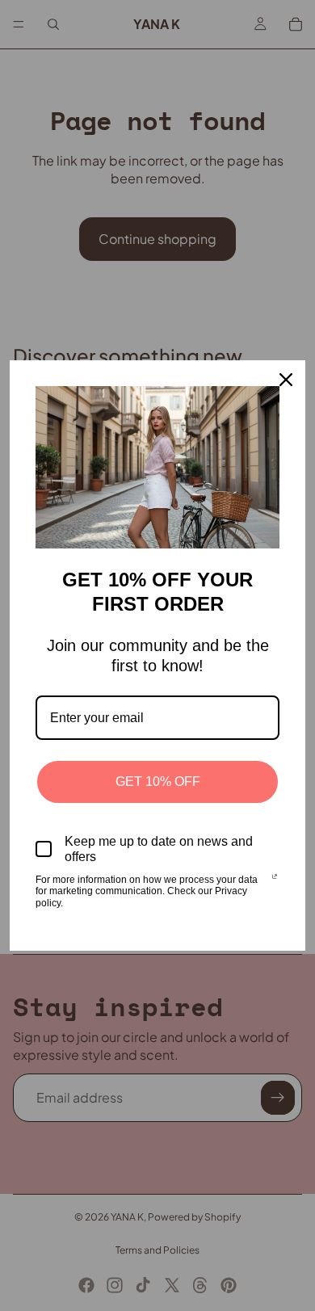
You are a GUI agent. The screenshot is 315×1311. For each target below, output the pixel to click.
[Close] (286, 379)
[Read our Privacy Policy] (274, 881)
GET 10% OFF (158, 781)
